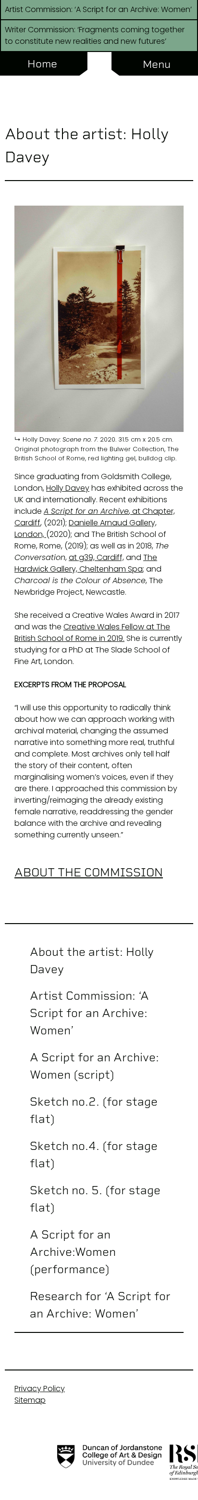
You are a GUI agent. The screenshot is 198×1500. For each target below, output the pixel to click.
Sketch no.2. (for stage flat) (94, 1110)
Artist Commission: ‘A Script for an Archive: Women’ (89, 1013)
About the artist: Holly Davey (92, 960)
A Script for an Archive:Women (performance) (73, 1251)
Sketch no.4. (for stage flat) (94, 1154)
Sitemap (30, 1400)
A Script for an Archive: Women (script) (94, 1066)
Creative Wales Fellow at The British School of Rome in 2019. (92, 632)
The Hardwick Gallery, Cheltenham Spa (85, 563)
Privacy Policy (39, 1388)
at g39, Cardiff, (96, 557)
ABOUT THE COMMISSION (88, 872)
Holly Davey (67, 488)
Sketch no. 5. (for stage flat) (95, 1198)
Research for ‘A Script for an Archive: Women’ (100, 1304)
